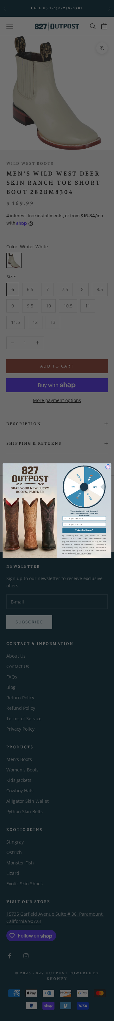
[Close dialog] (107, 466)
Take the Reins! (84, 530)
